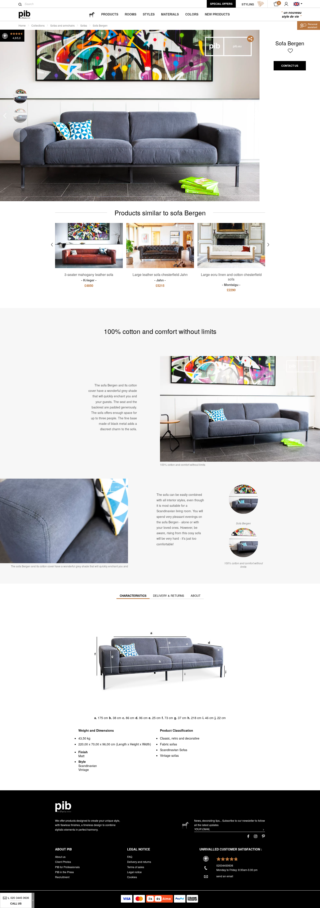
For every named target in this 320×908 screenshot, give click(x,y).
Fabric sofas (168, 744)
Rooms (130, 14)
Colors (191, 14)
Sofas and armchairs (62, 25)
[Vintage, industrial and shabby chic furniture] (28, 14)
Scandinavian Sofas (173, 750)
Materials (170, 14)
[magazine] (92, 14)
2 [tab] (20, 116)
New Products (217, 14)
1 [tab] (20, 96)
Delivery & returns (168, 595)
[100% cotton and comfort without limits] (243, 542)
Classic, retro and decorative (179, 738)
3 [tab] (20, 135)
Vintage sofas (169, 755)
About (195, 595)
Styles (149, 14)
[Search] (20, 4)
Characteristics (133, 595)
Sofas (83, 25)
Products (109, 14)
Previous (4, 116)
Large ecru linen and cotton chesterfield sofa (231, 279)
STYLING (248, 4)
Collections (38, 25)
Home (22, 25)
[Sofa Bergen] (243, 499)
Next (254, 116)
